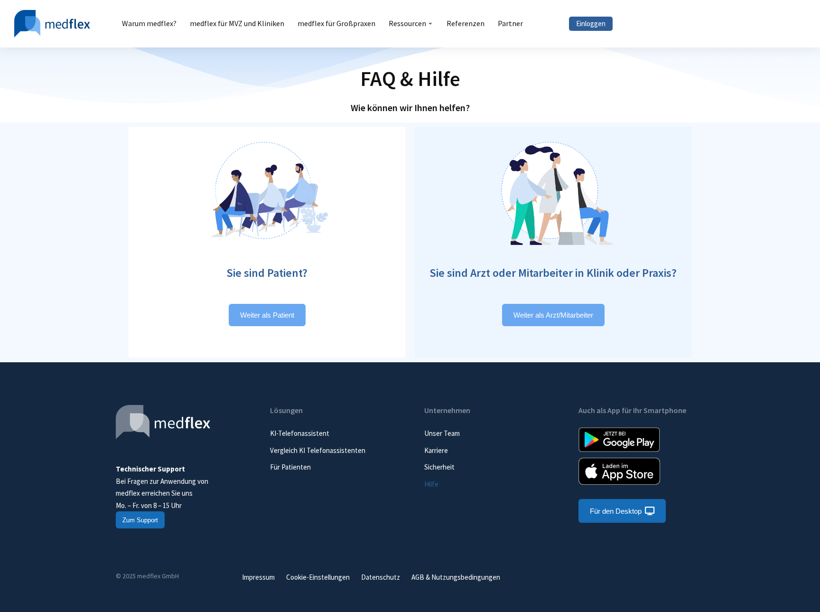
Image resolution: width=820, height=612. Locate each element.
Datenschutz (380, 577)
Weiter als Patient (267, 315)
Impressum (258, 577)
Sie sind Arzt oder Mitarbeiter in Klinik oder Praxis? (553, 272)
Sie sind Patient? (267, 272)
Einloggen (591, 23)
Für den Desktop (616, 511)
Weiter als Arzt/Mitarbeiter (553, 315)
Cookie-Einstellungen (318, 577)
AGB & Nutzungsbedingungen (455, 577)
